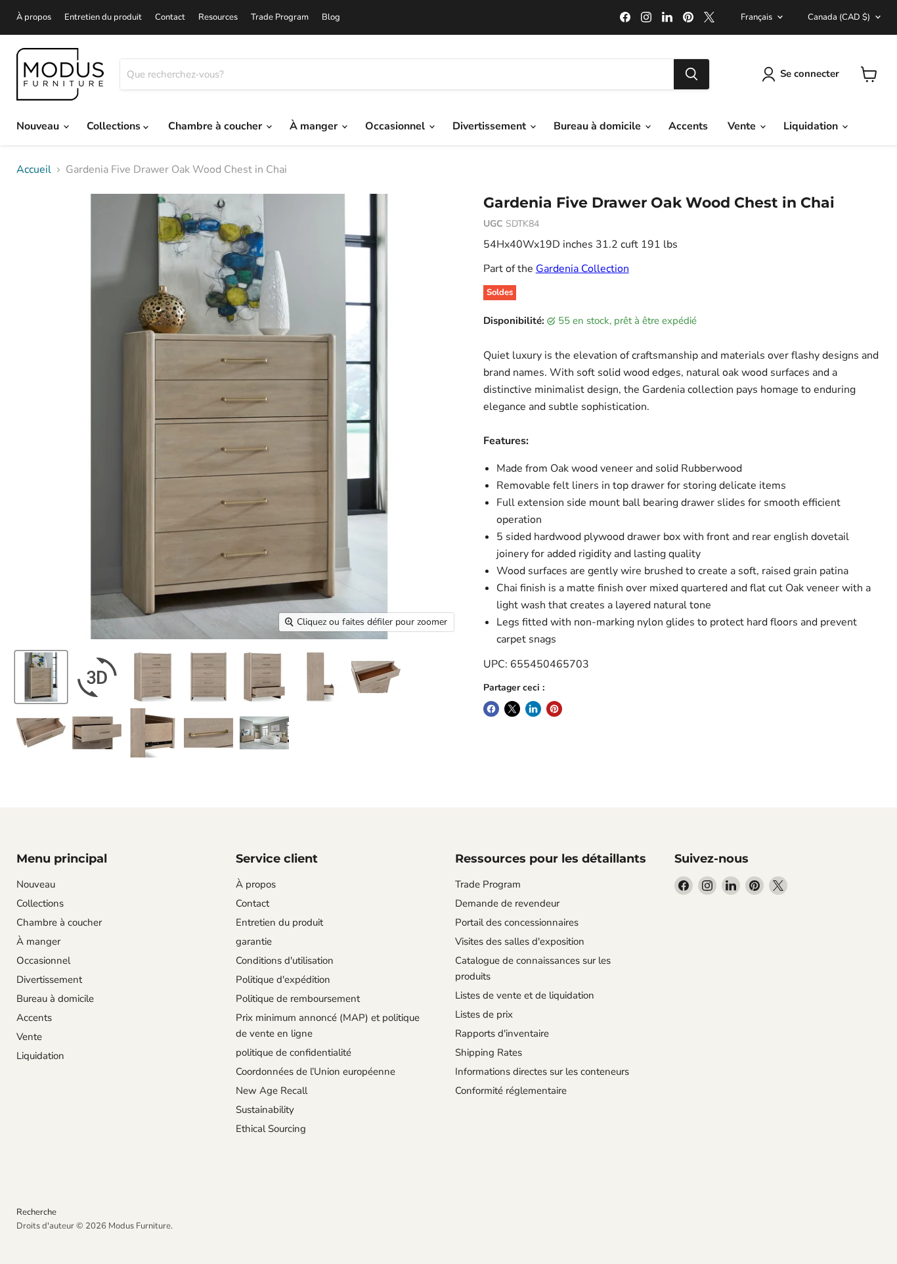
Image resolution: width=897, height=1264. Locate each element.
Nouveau (39, 126)
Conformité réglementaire (511, 1090)
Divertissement (490, 126)
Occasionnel (396, 126)
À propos (33, 17)
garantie (254, 941)
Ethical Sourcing (271, 1128)
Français (756, 17)
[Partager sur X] (512, 709)
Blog (331, 17)
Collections (115, 126)
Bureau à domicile (599, 126)
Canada (839, 17)
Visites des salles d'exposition (519, 941)
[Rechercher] (691, 74)
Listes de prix (484, 1014)
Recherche (36, 1212)
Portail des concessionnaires (517, 922)
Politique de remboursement (298, 998)
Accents (688, 126)
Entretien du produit (103, 17)
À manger (315, 126)
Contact (170, 17)
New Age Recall (271, 1090)
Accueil (33, 169)
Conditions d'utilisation (285, 960)
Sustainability (265, 1109)
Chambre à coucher (216, 126)
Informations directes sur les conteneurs (542, 1071)
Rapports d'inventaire (502, 1033)
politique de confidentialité (293, 1052)
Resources (218, 17)
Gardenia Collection (582, 268)
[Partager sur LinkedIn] (533, 709)
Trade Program (280, 17)
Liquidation (812, 126)
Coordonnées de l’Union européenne (315, 1071)
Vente (743, 126)
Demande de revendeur (507, 903)
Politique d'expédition (283, 979)
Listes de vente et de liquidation (524, 995)
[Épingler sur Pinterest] (554, 709)
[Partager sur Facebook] (491, 709)
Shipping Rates (488, 1052)
